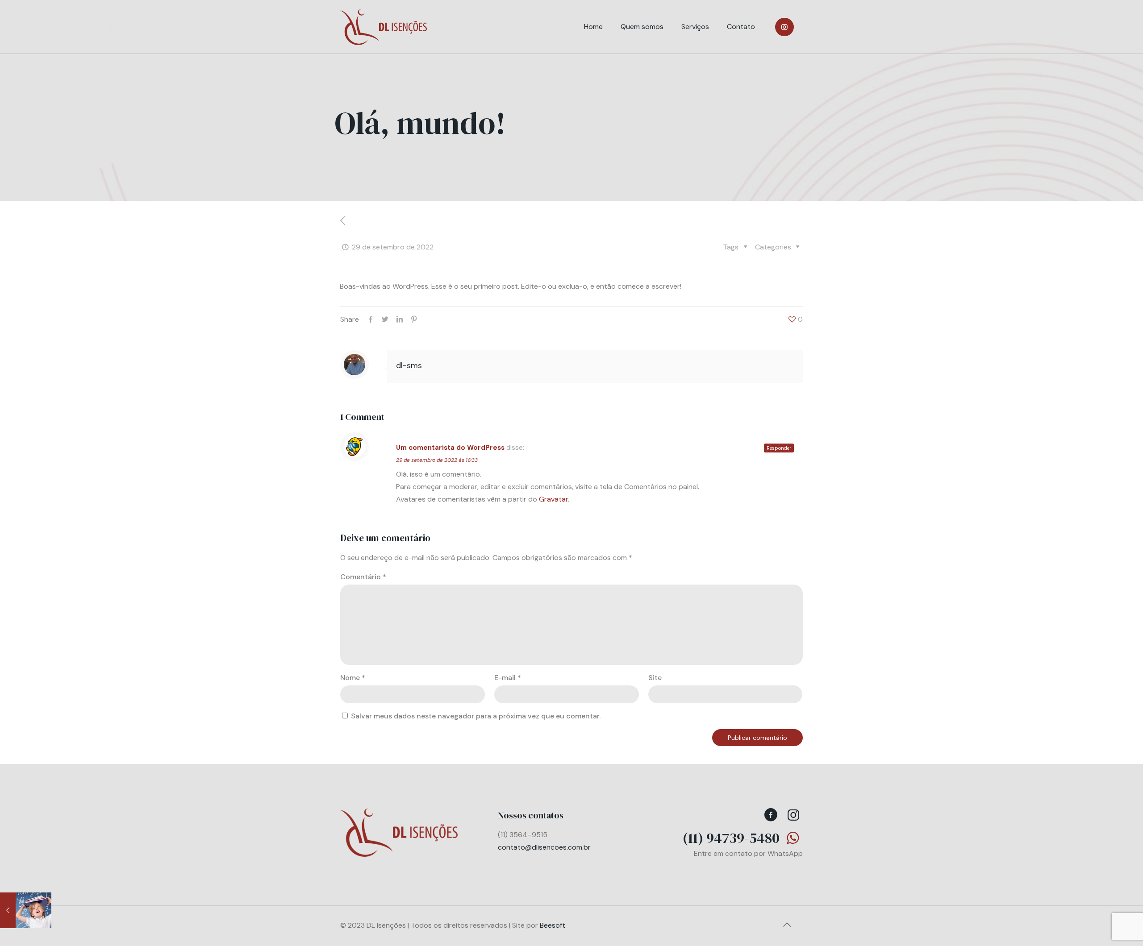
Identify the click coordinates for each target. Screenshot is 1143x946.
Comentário (363, 576)
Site (655, 677)
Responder (779, 448)
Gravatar (553, 499)
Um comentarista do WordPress (450, 447)
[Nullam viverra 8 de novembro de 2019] (25, 910)
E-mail (507, 677)
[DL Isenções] (383, 27)
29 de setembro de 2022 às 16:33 (437, 460)
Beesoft (552, 925)
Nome (352, 677)
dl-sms (409, 365)
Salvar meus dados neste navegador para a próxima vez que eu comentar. (476, 716)
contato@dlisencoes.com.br (544, 847)
